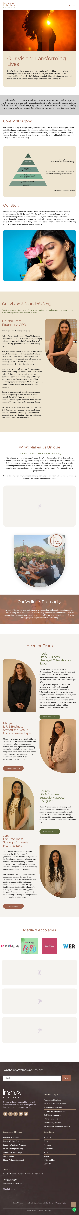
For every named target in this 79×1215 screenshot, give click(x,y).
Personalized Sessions (52, 1100)
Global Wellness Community (14, 1160)
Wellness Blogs (49, 1160)
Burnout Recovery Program (54, 1111)
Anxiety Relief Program (53, 1107)
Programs (47, 1145)
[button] (73, 1204)
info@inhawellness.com (12, 1183)
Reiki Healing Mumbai (53, 1123)
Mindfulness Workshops (12, 1152)
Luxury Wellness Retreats (13, 1141)
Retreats (47, 1141)
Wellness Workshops (11, 1137)
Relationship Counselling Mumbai (57, 1126)
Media (46, 1156)
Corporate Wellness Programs (14, 1145)
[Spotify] (26, 1114)
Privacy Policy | (32, 1211)
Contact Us (48, 1164)
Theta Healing (8, 1156)
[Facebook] (15, 1114)
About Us (47, 1137)
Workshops (48, 1149)
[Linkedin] (5, 1114)
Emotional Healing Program (55, 1104)
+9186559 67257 (10, 1180)
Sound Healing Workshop (13, 1149)
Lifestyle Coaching (51, 1119)
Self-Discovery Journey (53, 1115)
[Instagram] (10, 1114)
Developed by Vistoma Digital (56, 1203)
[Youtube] (21, 1114)
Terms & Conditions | (45, 1211)
